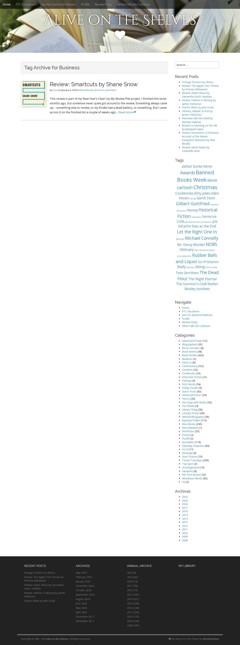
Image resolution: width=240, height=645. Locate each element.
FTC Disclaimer (25, 4)
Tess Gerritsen (187, 273)
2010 (185, 533)
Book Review (87, 90)
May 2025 (81, 572)
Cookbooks (184, 193)
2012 (185, 526)
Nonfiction (111, 90)
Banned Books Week (195, 176)
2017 (185, 507)
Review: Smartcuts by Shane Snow (94, 84)
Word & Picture (211, 638)
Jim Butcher (206, 222)
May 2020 (81, 607)
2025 (185, 496)
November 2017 (85, 621)
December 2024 (85, 585)
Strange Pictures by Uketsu (197, 82)
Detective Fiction (192, 377)
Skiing (200, 267)
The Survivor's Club (191, 284)
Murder (199, 244)
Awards (187, 173)
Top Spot (187, 463)
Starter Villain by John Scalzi (198, 107)
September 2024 (85, 594)
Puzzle (185, 438)
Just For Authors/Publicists (58, 4)
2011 (185, 529)
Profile (85, 4)
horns (207, 216)
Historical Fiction (191, 395)
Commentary (189, 366)
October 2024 (83, 590)
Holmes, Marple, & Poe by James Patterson (197, 112)
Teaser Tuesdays (192, 460)
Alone (207, 166)
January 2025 (83, 581)
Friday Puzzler (190, 387)
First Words (188, 384)
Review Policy (103, 4)
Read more (125, 112)
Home (7, 4)
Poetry (186, 435)
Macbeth (180, 239)
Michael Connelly (201, 238)
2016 (185, 511)
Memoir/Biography (193, 416)
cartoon (185, 187)
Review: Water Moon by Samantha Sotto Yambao (197, 94)
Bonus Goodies (191, 348)
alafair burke (192, 166)
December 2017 (85, 616)
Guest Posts (189, 391)
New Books (188, 424)
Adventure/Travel (192, 340)
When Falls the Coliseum (134, 4)
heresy (192, 210)
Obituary (187, 249)
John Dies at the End (200, 226)
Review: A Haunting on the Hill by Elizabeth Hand (199, 127)
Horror (186, 398)
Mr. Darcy (184, 244)
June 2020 (81, 603)
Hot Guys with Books (194, 402)
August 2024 (83, 599)
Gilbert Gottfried (192, 203)
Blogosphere (189, 344)
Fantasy (192, 198)
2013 (185, 522)
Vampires (187, 471)
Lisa (55, 90)
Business (100, 90)
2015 (185, 515)
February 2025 (84, 577)
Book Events (189, 351)
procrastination (184, 256)
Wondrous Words (192, 478)
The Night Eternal (202, 279)
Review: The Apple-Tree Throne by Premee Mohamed (200, 87)
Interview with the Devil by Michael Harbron (197, 120)
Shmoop (190, 267)
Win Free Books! (191, 474)
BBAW (212, 180)
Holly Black (197, 217)
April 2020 (81, 612)
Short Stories (189, 456)
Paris (196, 250)
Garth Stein (206, 198)
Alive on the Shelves (120, 20)
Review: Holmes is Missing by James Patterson (199, 102)
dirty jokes (202, 193)
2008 (185, 540)
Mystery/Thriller (191, 420)
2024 (185, 500)
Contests (187, 369)
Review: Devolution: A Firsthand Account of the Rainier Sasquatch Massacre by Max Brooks (200, 138)
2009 (185, 536)
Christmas (205, 187)
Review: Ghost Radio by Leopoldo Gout (195, 149)
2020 (185, 504)
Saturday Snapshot (193, 445)
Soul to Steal (211, 267)
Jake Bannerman (192, 222)
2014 (185, 518)
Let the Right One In (197, 232)
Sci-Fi (202, 262)
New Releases (190, 427)
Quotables (188, 442)
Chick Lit (187, 362)
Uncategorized (190, 467)
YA (183, 482)
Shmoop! (187, 453)
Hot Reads (188, 406)
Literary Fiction (190, 413)
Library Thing (189, 409)
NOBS (211, 244)
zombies (203, 289)
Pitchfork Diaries (207, 250)
